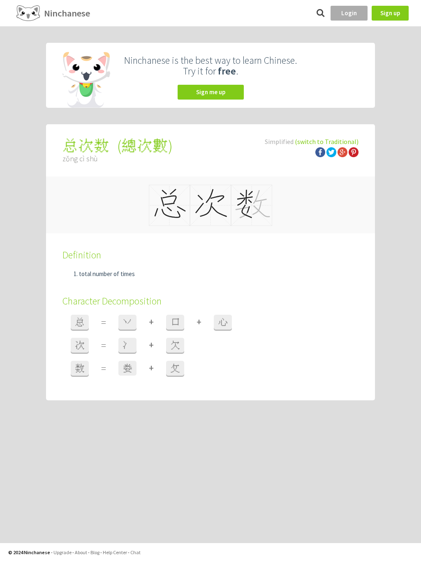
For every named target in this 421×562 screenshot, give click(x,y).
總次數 (144, 146)
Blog (94, 552)
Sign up (390, 13)
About (81, 552)
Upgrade (62, 552)
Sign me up (210, 92)
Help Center (115, 552)
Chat (135, 552)
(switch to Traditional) (327, 141)
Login (349, 13)
